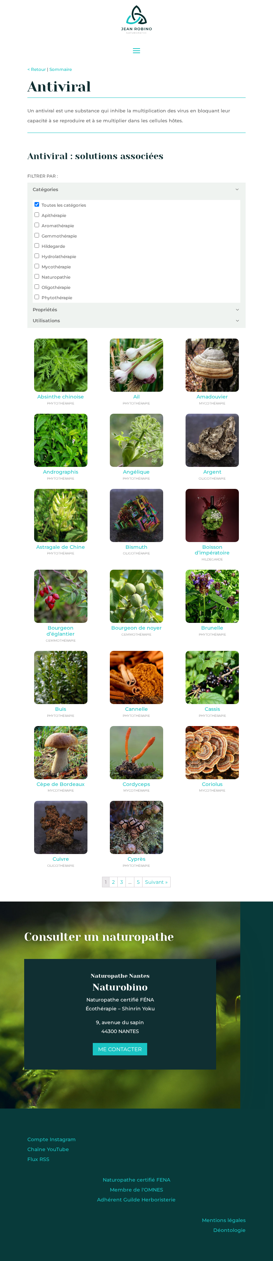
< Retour (36, 69)
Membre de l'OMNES (136, 1190)
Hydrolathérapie (59, 256)
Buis (60, 709)
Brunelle (212, 628)
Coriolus (212, 784)
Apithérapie (54, 215)
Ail (136, 397)
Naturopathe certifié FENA (136, 1180)
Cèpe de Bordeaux (61, 784)
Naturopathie (56, 277)
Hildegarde (53, 246)
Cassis (212, 709)
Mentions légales (224, 1220)
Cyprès (136, 859)
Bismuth (136, 547)
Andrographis (60, 472)
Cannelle (136, 709)
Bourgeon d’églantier (61, 631)
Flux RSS (38, 1159)
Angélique (136, 472)
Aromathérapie (58, 225)
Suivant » (156, 882)
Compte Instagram (51, 1139)
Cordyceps (136, 784)
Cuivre (61, 859)
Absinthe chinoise (60, 397)
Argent (212, 472)
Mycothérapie (56, 266)
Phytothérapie (57, 297)
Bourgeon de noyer (136, 628)
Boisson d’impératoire (212, 550)
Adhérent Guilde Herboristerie (136, 1199)
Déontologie (229, 1230)
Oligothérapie (56, 287)
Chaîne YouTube (48, 1149)
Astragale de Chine (60, 547)
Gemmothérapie (59, 236)
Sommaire (60, 69)
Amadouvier (212, 397)
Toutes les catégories (64, 205)
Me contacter (120, 1049)
